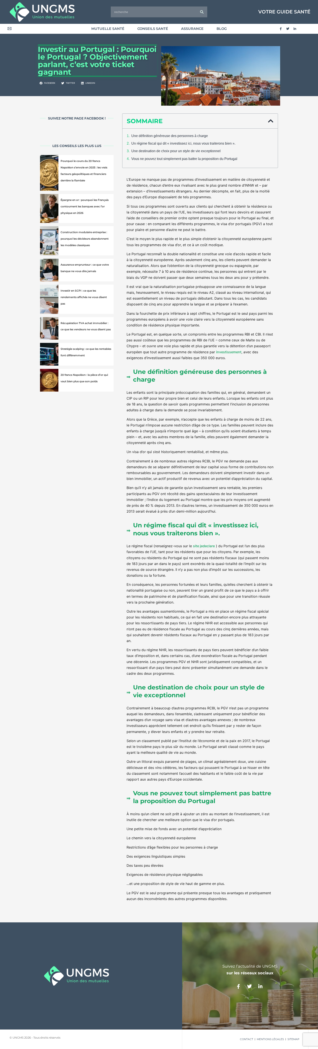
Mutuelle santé (107, 29)
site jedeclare (204, 546)
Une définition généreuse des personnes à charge (169, 136)
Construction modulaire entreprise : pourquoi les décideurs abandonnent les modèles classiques (85, 239)
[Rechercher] (201, 11)
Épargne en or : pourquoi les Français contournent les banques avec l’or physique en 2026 (85, 206)
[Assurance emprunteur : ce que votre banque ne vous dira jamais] (49, 270)
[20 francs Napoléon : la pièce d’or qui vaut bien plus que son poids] (49, 380)
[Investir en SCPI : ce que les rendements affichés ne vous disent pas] (49, 299)
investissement (228, 352)
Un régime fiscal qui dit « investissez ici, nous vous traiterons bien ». (183, 143)
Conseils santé (152, 29)
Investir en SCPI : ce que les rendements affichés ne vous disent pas (84, 297)
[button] (47, 83)
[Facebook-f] (281, 29)
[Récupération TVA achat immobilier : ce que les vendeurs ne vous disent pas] (49, 328)
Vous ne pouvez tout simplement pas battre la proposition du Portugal (184, 159)
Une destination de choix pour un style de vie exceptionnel (176, 151)
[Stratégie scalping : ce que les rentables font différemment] (49, 354)
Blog (222, 29)
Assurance (192, 29)
